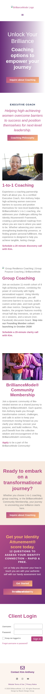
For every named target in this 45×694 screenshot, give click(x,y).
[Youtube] (28, 679)
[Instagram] (22, 679)
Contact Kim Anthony (22, 672)
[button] (22, 15)
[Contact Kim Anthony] (22, 668)
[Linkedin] (17, 679)
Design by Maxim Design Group (22, 691)
